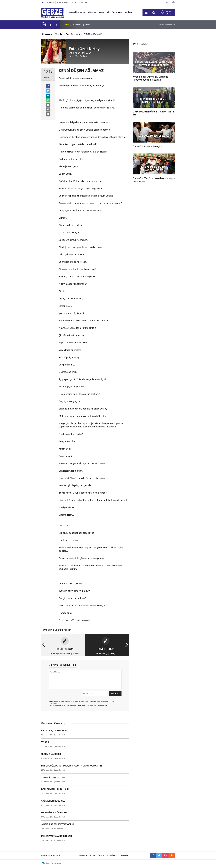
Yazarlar (59, 34)
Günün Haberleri (63, 2)
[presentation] (50, 24)
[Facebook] (48, 86)
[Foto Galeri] (173, 2)
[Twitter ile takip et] (159, 855)
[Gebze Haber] (52, 12)
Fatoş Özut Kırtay (73, 34)
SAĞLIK (128, 12)
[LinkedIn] (48, 96)
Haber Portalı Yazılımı (54, 863)
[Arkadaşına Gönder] (48, 105)
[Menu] (146, 12)
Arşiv (74, 2)
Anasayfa (48, 34)
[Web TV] (167, 2)
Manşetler (50, 2)
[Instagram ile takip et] (165, 855)
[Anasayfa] (42, 2)
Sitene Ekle (83, 2)
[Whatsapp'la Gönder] (48, 100)
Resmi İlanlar (77, 12)
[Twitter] (48, 91)
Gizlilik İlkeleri (112, 855)
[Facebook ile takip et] (153, 855)
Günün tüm (166, 25)
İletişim (101, 855)
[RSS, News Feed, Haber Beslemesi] (171, 855)
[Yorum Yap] (48, 114)
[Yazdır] (48, 109)
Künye (92, 855)
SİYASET (92, 12)
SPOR (101, 12)
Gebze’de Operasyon (82, 25)
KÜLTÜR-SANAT (114, 12)
